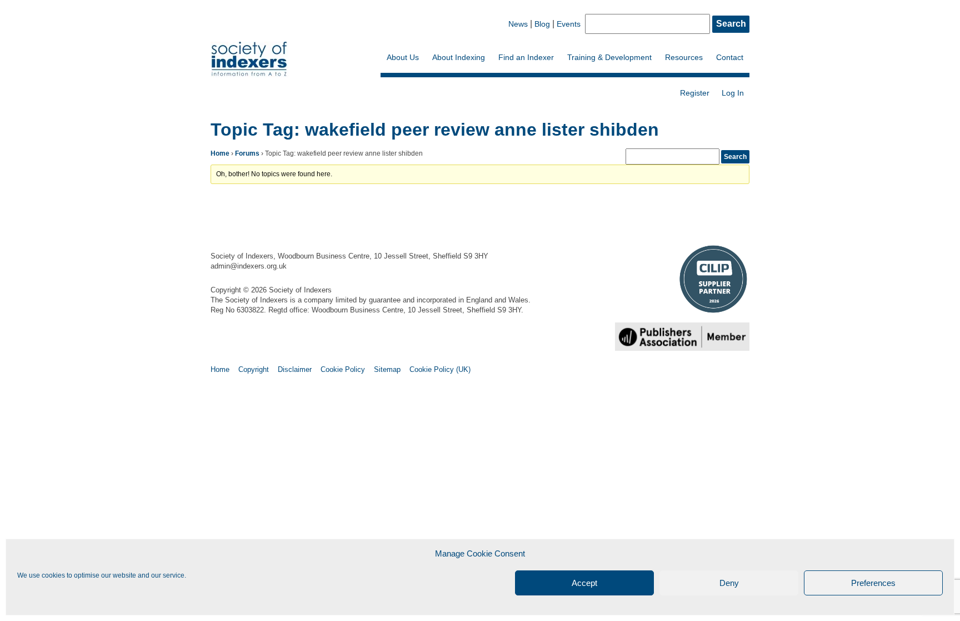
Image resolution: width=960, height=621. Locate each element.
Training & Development (609, 57)
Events (569, 23)
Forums (247, 153)
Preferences (873, 583)
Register (694, 92)
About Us (403, 57)
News (518, 23)
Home (220, 153)
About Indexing (458, 57)
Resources (684, 57)
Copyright (253, 369)
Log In (733, 92)
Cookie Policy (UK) (440, 369)
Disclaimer (295, 369)
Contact (729, 57)
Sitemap (387, 369)
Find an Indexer (526, 57)
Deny (729, 583)
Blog (542, 23)
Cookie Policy (343, 369)
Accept (584, 583)
